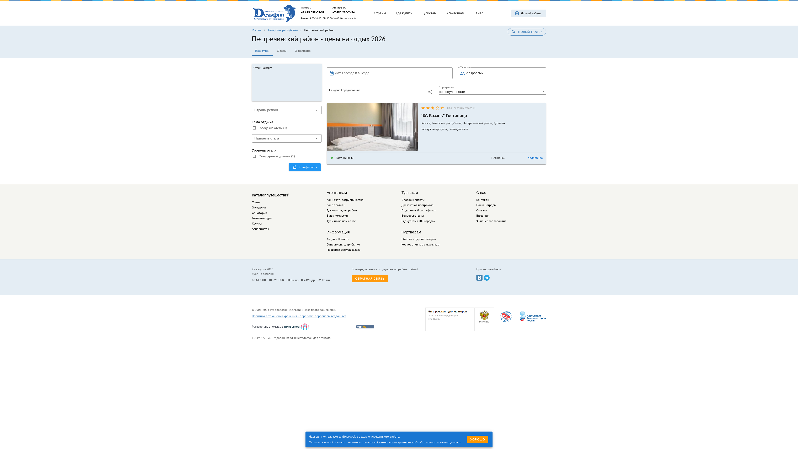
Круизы (257, 223)
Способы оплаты (413, 200)
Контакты (482, 200)
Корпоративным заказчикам (420, 244)
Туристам (409, 193)
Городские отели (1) (273, 128)
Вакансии (482, 215)
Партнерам (411, 232)
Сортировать (446, 87)
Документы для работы (342, 210)
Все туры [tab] (262, 50)
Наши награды (486, 205)
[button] (492, 91)
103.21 (273, 280)
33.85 (290, 280)
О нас (481, 193)
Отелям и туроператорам (418, 239)
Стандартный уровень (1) (277, 156)
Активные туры (262, 218)
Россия (256, 30)
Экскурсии (259, 207)
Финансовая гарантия (491, 221)
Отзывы (481, 210)
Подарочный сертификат (418, 210)
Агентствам (337, 193)
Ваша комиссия (337, 215)
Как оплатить (335, 205)
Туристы (465, 67)
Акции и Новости (338, 239)
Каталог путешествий (270, 195)
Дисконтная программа (417, 205)
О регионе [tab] (303, 50)
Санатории (259, 213)
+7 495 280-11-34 (343, 12)
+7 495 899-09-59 (312, 12)
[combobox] (287, 110)
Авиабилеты (260, 229)
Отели (256, 202)
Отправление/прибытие (343, 244)
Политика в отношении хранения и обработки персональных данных (299, 316)
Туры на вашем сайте (341, 221)
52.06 (321, 280)
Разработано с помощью (267, 326)
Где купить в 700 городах (418, 221)
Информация (338, 232)
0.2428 (305, 280)
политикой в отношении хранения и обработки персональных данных (412, 442)
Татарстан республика (283, 30)
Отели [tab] (282, 50)
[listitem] (436, 158)
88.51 (256, 280)
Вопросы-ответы (412, 215)
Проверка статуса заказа (343, 250)
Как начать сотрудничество (345, 200)
